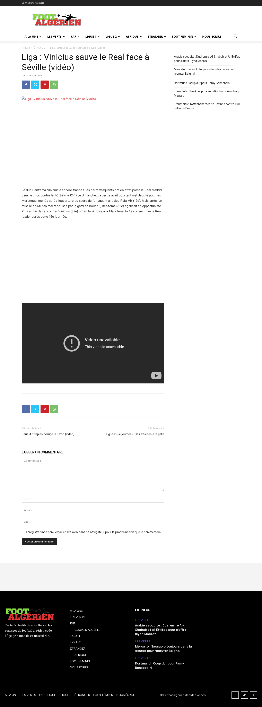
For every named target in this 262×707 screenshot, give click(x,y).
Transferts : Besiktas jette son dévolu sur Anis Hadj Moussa (206, 93)
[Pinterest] (45, 85)
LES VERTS (54, 36)
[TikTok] (244, 695)
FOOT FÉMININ (182, 36)
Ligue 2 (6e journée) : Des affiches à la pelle (135, 434)
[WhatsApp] (54, 85)
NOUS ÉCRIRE (211, 36)
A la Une (31, 36)
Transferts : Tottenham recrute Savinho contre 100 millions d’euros (207, 106)
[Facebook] (26, 85)
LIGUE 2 (111, 36)
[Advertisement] (93, 264)
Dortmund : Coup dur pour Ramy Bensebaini (202, 83)
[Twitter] (35, 85)
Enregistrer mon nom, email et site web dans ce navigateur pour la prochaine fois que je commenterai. (94, 532)
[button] (235, 37)
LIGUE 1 (90, 36)
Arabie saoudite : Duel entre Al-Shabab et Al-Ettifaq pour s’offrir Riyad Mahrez (207, 59)
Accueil (26, 47)
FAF (73, 36)
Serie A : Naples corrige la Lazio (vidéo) (48, 434)
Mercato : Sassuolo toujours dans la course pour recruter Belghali (205, 71)
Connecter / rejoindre (33, 2)
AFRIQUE (132, 36)
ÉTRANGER (155, 36)
